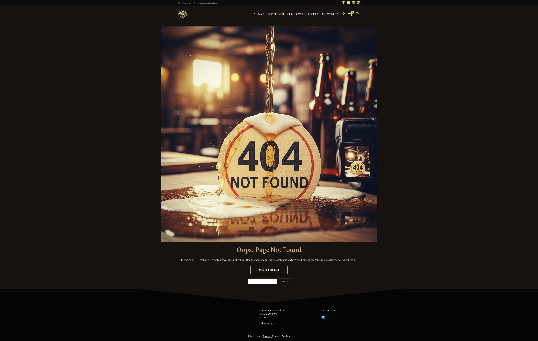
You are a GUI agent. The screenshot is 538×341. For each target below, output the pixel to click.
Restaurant (267, 336)
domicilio (313, 14)
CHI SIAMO (258, 14)
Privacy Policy (330, 14)
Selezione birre (275, 14)
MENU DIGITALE (295, 14)
